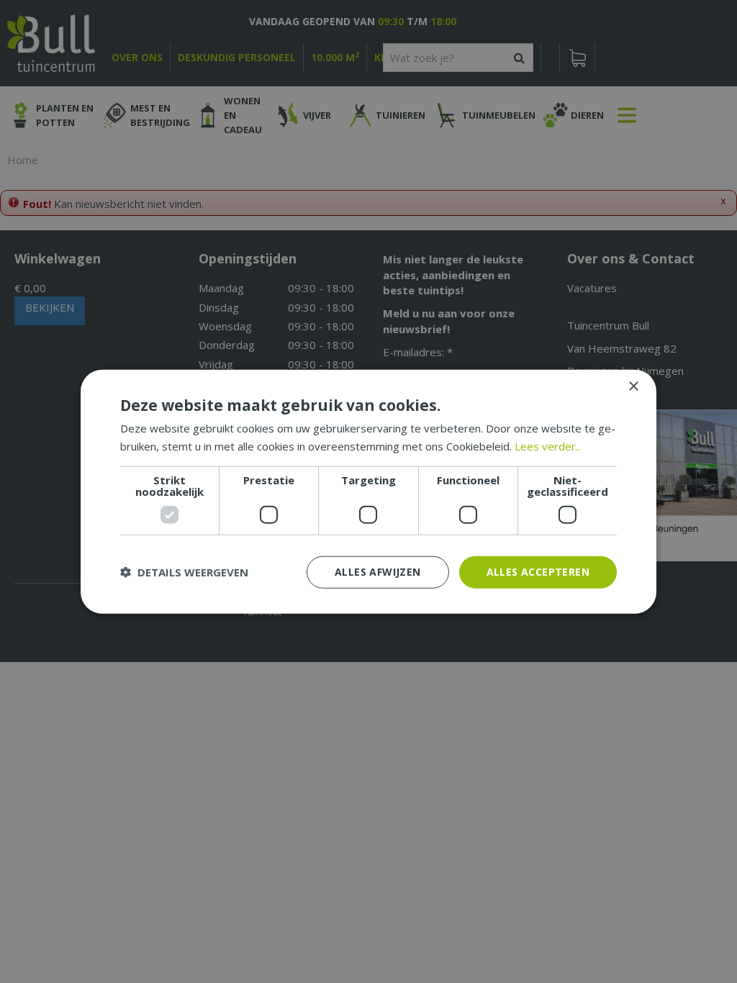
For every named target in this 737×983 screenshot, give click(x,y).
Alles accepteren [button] (538, 572)
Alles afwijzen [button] (378, 572)
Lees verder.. (547, 446)
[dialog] (368, 492)
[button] (184, 572)
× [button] (633, 386)
